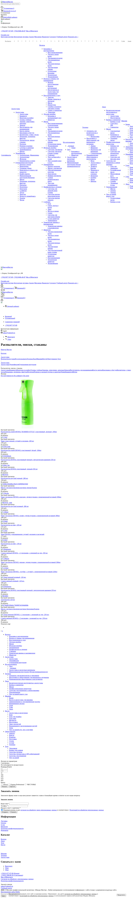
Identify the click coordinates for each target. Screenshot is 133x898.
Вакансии (45, 37)
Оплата (3, 823)
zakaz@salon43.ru (9, 333)
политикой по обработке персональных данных (37, 896)
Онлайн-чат (5, 35)
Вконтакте (11, 337)
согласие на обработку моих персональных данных (38, 810)
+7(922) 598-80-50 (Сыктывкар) (12, 875)
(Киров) (16, 873)
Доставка (4, 821)
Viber (9, 339)
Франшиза (4, 830)
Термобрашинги (66, 372)
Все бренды (8, 41)
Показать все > (73, 37)
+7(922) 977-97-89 (7, 873)
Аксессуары (10, 359)
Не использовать (21, 359)
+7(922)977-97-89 (7, 31)
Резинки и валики (40, 372)
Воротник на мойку (24, 370)
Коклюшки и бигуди (109, 370)
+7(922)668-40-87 (19, 31)
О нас (3, 825)
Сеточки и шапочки (54, 372)
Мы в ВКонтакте (32, 31)
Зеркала (67, 370)
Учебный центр (61, 37)
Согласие (52, 37)
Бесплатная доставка (21, 37)
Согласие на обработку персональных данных (17, 879)
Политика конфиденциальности (12, 828)
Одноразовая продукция (27, 364)
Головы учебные (36, 370)
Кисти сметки (97, 370)
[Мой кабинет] (2, 285)
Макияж (39, 359)
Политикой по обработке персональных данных (87, 810)
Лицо (34, 359)
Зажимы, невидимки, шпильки (53, 370)
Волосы (3, 359)
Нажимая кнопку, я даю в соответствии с (53, 810)
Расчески (30, 372)
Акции (31, 37)
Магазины (38, 37)
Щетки (74, 372)
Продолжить (121, 895)
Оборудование (52, 359)
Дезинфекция (14, 364)
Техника (30, 359)
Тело (59, 359)
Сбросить (12, 786)
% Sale (123, 41)
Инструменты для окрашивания (81, 370)
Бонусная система (7, 37)
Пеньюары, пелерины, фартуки (16, 372)
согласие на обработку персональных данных (80, 894)
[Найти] (1, 6)
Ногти (44, 359)
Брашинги (13, 370)
